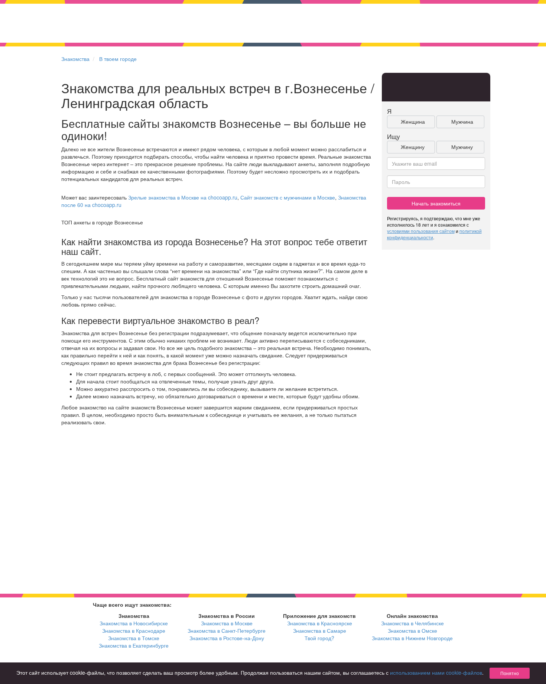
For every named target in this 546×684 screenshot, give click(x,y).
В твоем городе (118, 58)
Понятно (509, 673)
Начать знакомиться (436, 203)
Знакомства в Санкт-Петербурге (227, 630)
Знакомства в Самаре (319, 630)
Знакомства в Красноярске (319, 623)
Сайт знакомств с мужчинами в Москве (287, 197)
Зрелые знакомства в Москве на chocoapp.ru (182, 197)
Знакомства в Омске (412, 630)
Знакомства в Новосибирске (134, 623)
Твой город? (319, 638)
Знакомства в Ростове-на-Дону (226, 638)
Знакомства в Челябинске (412, 623)
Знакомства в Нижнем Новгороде (412, 638)
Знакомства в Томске (133, 638)
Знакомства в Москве (227, 623)
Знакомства (75, 58)
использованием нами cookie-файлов (436, 672)
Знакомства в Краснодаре (133, 630)
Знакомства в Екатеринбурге (134, 645)
